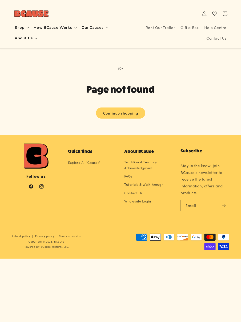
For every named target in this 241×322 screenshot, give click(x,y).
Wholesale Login (137, 201)
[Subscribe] (224, 205)
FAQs (128, 176)
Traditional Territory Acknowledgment (140, 165)
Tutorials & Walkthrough (144, 184)
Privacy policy (45, 236)
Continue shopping (120, 113)
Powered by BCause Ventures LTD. (46, 246)
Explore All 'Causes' (84, 162)
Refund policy (21, 236)
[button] (21, 27)
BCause (59, 241)
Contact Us (133, 193)
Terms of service (70, 236)
